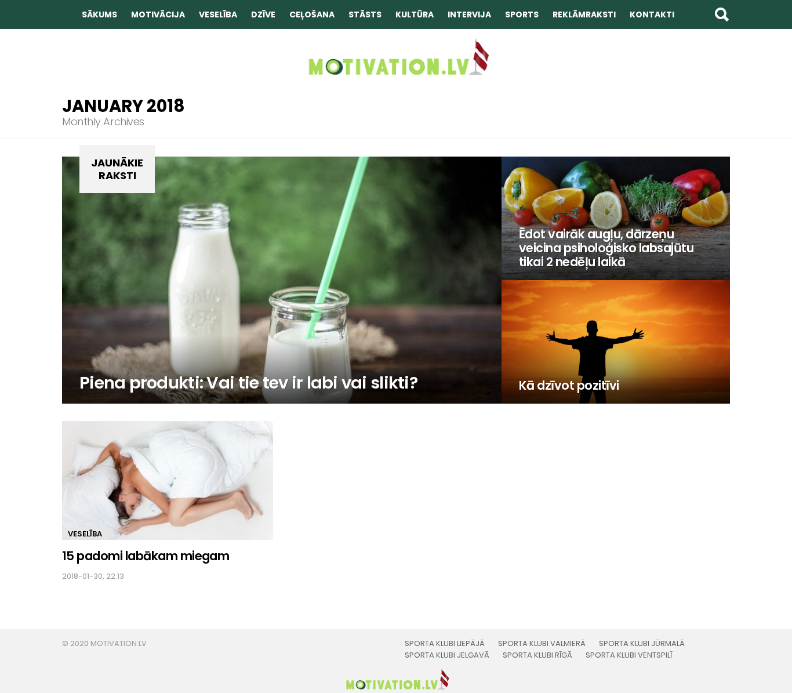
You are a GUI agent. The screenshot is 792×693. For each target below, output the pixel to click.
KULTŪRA (414, 14)
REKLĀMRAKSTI (584, 14)
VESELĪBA (218, 14)
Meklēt (721, 14)
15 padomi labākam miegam (145, 555)
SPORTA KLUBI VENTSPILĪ (629, 655)
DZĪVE (263, 14)
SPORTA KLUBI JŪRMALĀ (642, 643)
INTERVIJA (469, 14)
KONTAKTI (652, 14)
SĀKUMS (99, 14)
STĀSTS (365, 14)
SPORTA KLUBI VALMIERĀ (542, 643)
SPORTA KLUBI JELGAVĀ (447, 655)
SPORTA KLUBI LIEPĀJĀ (445, 643)
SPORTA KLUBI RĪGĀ (537, 655)
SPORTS (522, 14)
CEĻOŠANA (312, 14)
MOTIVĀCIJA (158, 14)
